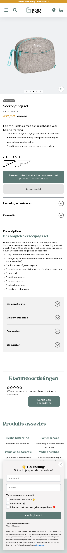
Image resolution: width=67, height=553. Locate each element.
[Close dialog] (60, 464)
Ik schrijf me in (33, 515)
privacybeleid (39, 545)
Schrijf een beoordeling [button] (44, 401)
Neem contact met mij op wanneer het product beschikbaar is (33, 177)
